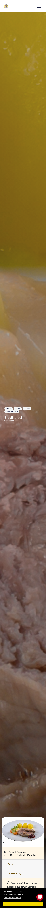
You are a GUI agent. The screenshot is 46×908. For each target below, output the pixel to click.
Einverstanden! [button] (23, 904)
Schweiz (27, 408)
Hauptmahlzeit (12, 411)
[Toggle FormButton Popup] (39, 897)
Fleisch (9, 408)
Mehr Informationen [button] (12, 898)
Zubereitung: (15, 873)
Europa (18, 408)
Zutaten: (12, 864)
